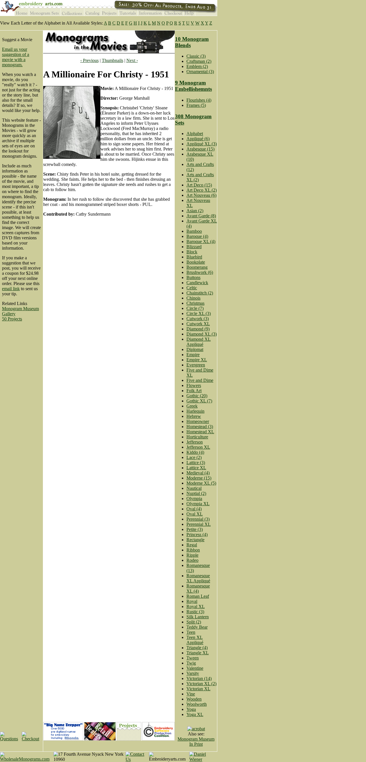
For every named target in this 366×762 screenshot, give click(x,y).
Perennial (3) (198, 519)
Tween (192, 657)
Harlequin (195, 411)
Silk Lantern (197, 616)
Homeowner (197, 421)
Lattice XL (196, 467)
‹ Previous (89, 60)
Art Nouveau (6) (201, 195)
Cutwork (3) (197, 318)
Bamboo (194, 231)
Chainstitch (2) (199, 292)
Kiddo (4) (195, 452)
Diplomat (194, 349)
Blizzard (194, 246)
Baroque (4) (197, 236)
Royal (191, 601)
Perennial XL (198, 524)
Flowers (193, 385)
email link (11, 288)
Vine (190, 693)
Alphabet (194, 133)
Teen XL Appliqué (194, 640)
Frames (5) (196, 105)
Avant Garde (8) (201, 215)
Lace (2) (194, 457)
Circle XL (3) (198, 313)
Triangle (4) (197, 647)
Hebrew (193, 416)
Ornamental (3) (200, 71)
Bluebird (194, 256)
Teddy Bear (197, 627)
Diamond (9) (198, 328)
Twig (191, 663)
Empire (193, 354)
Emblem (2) (197, 66)
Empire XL (196, 359)
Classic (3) (196, 56)
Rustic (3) (195, 611)
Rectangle (195, 539)
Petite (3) (194, 529)
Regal (191, 544)
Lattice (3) (195, 462)
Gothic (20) (196, 395)
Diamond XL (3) (201, 334)
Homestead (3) (199, 426)
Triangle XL (197, 652)
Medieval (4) (198, 472)
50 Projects (12, 318)
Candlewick (197, 282)
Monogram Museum (20, 308)
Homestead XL (200, 431)
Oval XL (194, 514)
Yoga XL (194, 714)
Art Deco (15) (199, 185)
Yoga (191, 709)
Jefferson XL (198, 447)
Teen (190, 632)
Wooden (194, 699)
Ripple (192, 555)
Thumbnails (112, 60)
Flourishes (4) (198, 100)
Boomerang (197, 267)
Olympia (194, 498)
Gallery (8, 313)
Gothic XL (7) (199, 400)
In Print (196, 744)
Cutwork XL (198, 323)
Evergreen (195, 364)
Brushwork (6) (199, 272)
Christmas (195, 303)
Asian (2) (194, 210)
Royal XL (195, 606)
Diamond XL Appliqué (198, 342)
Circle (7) (195, 308)
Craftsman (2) (198, 61)
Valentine (194, 668)
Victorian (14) (199, 678)
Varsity (192, 673)
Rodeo (192, 560)
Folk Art (194, 390)
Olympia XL (198, 503)
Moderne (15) (198, 478)
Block (191, 251)
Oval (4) (194, 508)
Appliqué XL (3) (201, 143)
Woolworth (196, 704)
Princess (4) (197, 534)
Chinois (193, 298)
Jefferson (194, 442)
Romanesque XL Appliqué (198, 578)
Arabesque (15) (200, 149)
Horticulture (197, 436)
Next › (132, 60)
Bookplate (195, 262)
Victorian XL (198, 688)
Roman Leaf (197, 596)
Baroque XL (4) (200, 241)
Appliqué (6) (198, 138)
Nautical (194, 488)
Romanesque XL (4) (198, 588)
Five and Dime (199, 380)
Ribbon (193, 550)
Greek (192, 406)
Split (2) (193, 621)
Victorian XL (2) (201, 683)
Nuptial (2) (196, 493)
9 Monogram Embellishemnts (193, 86)
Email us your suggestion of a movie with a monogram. (15, 57)
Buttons (193, 277)
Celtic (191, 287)
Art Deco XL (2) (201, 190)
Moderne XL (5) (201, 483)
